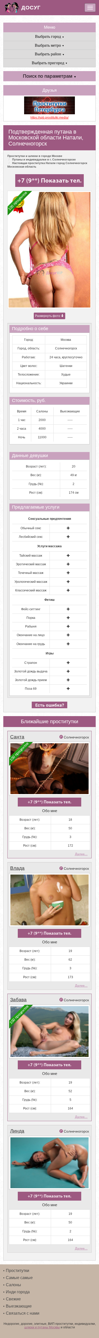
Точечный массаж (30, 573)
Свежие (13, 1299)
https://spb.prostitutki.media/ (49, 117)
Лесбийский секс (31, 537)
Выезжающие (19, 1306)
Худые (66, 374)
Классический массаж (30, 590)
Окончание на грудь (30, 644)
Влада (17, 868)
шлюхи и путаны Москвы (42, 1327)
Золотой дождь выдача (30, 671)
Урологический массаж (30, 582)
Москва (66, 340)
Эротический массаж (31, 564)
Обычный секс (31, 528)
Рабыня (31, 626)
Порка (30, 618)
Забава (18, 999)
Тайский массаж (30, 555)
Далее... (81, 854)
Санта (17, 736)
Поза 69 (31, 688)
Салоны (13, 1285)
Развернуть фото (48, 316)
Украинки (66, 383)
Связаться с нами (22, 1313)
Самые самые (19, 1278)
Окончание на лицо (31, 635)
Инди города (18, 1292)
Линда (17, 1131)
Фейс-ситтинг (30, 609)
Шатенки (66, 366)
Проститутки (17, 1270)
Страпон (30, 663)
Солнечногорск (66, 348)
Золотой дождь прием (31, 680)
